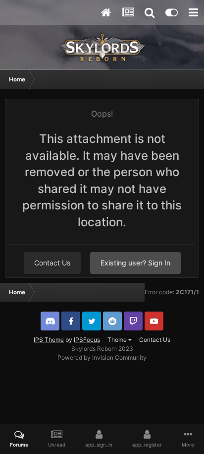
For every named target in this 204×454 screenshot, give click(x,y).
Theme (117, 339)
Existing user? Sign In (135, 263)
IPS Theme (49, 339)
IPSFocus (87, 339)
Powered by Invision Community (102, 357)
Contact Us (52, 263)
